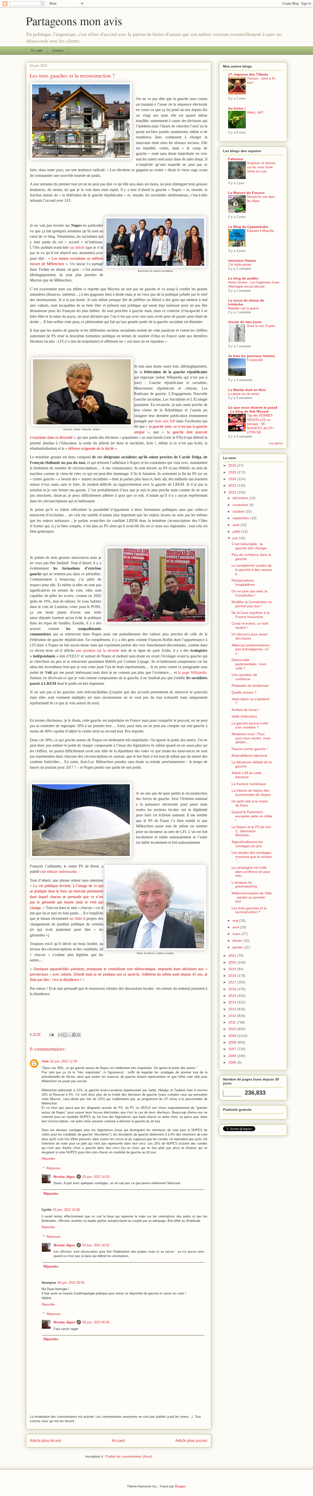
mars (237, 934)
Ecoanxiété (255, 360)
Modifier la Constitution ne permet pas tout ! (252, 604)
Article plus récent (45, 1441)
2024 (232, 479)
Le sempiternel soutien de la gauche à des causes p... (252, 569)
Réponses (53, 1168)
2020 (232, 962)
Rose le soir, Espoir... (262, 326)
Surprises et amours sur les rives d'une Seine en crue (261, 167)
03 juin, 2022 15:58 (66, 1210)
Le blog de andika (243, 278)
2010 (232, 1029)
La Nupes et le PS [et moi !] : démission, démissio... (251, 831)
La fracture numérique (249, 784)
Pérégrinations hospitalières (243, 582)
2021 (232, 955)
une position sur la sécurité (97, 650)
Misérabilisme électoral (249, 755)
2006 (232, 1056)
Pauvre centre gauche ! (250, 749)
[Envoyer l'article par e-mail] (51, 1034)
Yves (45, 1061)
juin (236, 538)
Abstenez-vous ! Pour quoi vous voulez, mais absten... (251, 738)
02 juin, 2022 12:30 (63, 1061)
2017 (232, 982)
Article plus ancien (191, 1441)
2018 (232, 976)
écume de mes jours (245, 322)
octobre (239, 511)
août (236, 525)
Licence (57, 50)
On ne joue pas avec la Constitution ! (249, 593)
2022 (232, 492)
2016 (232, 989)
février (238, 941)
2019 (232, 969)
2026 (232, 465)
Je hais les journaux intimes (251, 356)
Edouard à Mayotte (260, 231)
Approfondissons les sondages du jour (247, 844)
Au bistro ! (237, 108)
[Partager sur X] (69, 1034)
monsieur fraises (242, 260)
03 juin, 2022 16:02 (95, 1245)
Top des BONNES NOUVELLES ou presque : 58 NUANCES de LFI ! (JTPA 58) (260, 424)
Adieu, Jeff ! (255, 112)
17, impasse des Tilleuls (248, 74)
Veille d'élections (244, 716)
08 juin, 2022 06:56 (95, 1322)
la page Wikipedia (192, 672)
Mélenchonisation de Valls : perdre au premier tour (252, 897)
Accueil (118, 1441)
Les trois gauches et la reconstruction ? (249, 910)
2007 (232, 1049)
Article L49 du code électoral (246, 775)
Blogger (180, 1486)
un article (77, 247)
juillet (237, 531)
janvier (238, 947)
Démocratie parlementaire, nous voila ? (249, 664)
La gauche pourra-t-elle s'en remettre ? (250, 725)
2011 (232, 1022)
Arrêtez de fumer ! (246, 710)
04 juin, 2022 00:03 (70, 1282)
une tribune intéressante (58, 871)
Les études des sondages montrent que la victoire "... (252, 857)
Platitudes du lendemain (250, 685)
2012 (232, 1016)
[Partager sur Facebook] (74, 1034)
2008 (232, 1042)
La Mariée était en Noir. (247, 390)
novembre (241, 505)
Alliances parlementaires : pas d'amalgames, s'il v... (251, 649)
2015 (232, 996)
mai (236, 920)
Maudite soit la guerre (243, 308)
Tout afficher (275, 443)
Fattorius (235, 159)
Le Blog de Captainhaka (248, 227)
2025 (232, 472)
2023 (232, 485)
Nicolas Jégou (64, 1177)
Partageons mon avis (74, 20)
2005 (232, 1062)
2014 (232, 1002)
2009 (232, 1036)
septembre (241, 518)
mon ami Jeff (165, 421)
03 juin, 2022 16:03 (95, 1177)
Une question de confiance (244, 677)
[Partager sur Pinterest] (78, 1034)
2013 (232, 1009)
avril (236, 927)
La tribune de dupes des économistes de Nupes (251, 792)
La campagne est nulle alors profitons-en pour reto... (251, 872)
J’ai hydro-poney (239, 264)
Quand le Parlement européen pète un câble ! (252, 816)
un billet (75, 918)
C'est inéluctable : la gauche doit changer (249, 546)
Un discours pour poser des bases (250, 636)
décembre (241, 498)
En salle (37, 50)
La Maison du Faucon (246, 193)
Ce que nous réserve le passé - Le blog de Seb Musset (253, 409)
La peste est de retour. (244, 394)
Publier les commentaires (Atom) (129, 1456)
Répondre (48, 1158)
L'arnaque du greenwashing (244, 884)
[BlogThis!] (64, 1034)
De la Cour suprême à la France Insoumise (250, 615)
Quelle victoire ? (244, 692)
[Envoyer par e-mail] (60, 1034)
